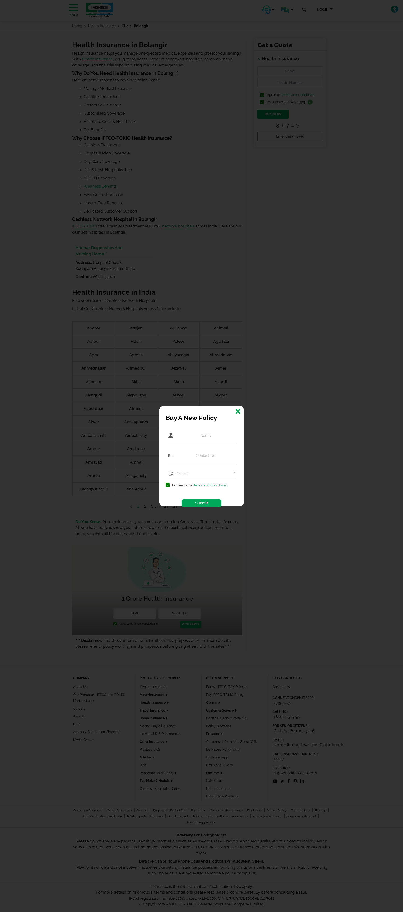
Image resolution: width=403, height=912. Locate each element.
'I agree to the (198, 485)
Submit (201, 503)
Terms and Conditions (209, 485)
